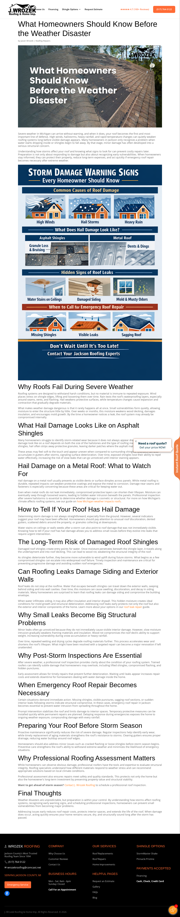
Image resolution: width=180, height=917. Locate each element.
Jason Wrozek (27, 40)
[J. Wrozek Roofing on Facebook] (7, 893)
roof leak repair (133, 607)
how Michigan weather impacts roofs (99, 501)
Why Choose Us (37, 9)
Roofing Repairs (43, 40)
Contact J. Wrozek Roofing (80, 785)
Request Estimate (94, 9)
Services (18, 9)
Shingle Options (70, 9)
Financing (53, 9)
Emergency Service (17, 884)
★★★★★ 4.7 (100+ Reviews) (134, 9)
